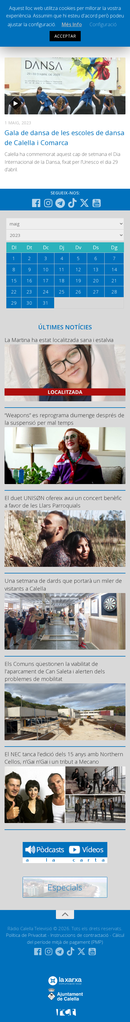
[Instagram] (48, 203)
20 (96, 281)
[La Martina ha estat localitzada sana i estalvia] (65, 372)
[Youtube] (96, 203)
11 (61, 269)
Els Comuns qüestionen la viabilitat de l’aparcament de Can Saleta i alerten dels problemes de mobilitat (55, 671)
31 (45, 303)
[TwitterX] (84, 203)
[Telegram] (60, 203)
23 (29, 292)
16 (29, 281)
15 (14, 281)
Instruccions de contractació (79, 935)
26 (78, 292)
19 (78, 281)
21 (114, 281)
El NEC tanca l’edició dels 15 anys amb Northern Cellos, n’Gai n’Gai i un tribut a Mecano (64, 757)
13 (96, 269)
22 (14, 292)
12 (78, 269)
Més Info (72, 24)
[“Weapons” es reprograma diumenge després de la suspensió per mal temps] (65, 455)
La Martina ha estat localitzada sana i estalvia (59, 339)
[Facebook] (36, 203)
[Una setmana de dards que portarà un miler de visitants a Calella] (65, 621)
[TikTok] (72, 203)
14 (114, 269)
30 (29, 303)
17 (45, 281)
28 (114, 292)
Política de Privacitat (26, 935)
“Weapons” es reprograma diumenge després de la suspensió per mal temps (64, 419)
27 (96, 292)
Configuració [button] (103, 24)
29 (14, 303)
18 (61, 281)
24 (45, 292)
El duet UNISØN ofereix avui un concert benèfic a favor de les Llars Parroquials (63, 501)
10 (45, 269)
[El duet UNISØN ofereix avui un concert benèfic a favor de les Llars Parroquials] (65, 538)
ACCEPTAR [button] (65, 36)
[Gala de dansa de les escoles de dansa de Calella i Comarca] (65, 85)
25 (61, 292)
